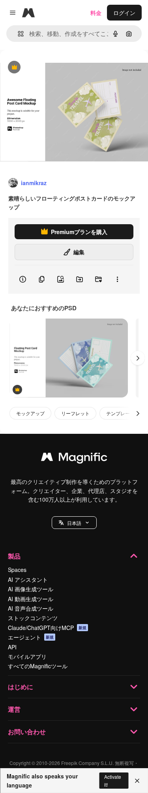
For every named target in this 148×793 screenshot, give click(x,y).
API (12, 647)
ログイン (124, 13)
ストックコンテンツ (33, 618)
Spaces (17, 570)
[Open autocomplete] (17, 34)
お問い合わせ (27, 731)
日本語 (74, 522)
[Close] (137, 781)
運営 (14, 709)
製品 (14, 556)
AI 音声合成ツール (30, 608)
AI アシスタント (28, 579)
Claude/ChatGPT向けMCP (47, 628)
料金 (95, 13)
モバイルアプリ (27, 656)
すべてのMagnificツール (37, 666)
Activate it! (112, 780)
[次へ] (138, 358)
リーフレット (75, 413)
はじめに (20, 686)
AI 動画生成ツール (30, 599)
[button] (74, 522)
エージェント (31, 637)
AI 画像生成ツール (30, 589)
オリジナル (54, 68)
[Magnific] (74, 459)
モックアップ (30, 413)
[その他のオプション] (117, 279)
